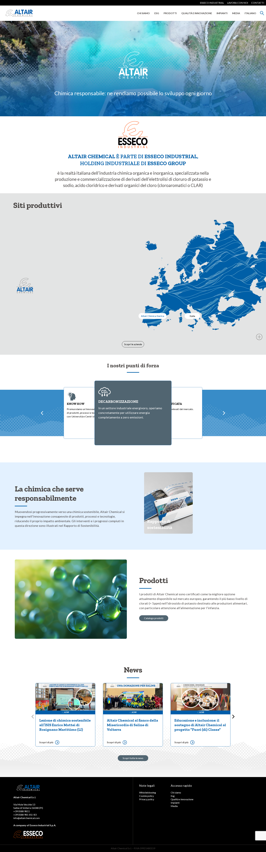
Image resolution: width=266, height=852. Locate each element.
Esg (173, 795)
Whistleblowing (147, 792)
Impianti (222, 13)
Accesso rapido (181, 785)
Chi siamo (176, 792)
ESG (156, 13)
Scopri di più (46, 742)
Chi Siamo (143, 13)
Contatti (257, 2)
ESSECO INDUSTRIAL (212, 2)
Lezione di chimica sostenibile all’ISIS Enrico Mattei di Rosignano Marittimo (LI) (65, 725)
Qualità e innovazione (196, 13)
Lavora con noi (237, 2)
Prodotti (170, 13)
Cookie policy (146, 795)
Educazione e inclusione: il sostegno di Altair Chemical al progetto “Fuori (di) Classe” (200, 725)
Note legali (147, 785)
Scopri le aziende (133, 344)
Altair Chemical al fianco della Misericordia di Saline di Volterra (132, 725)
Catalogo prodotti (153, 618)
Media (236, 13)
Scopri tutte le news (133, 758)
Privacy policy (146, 799)
